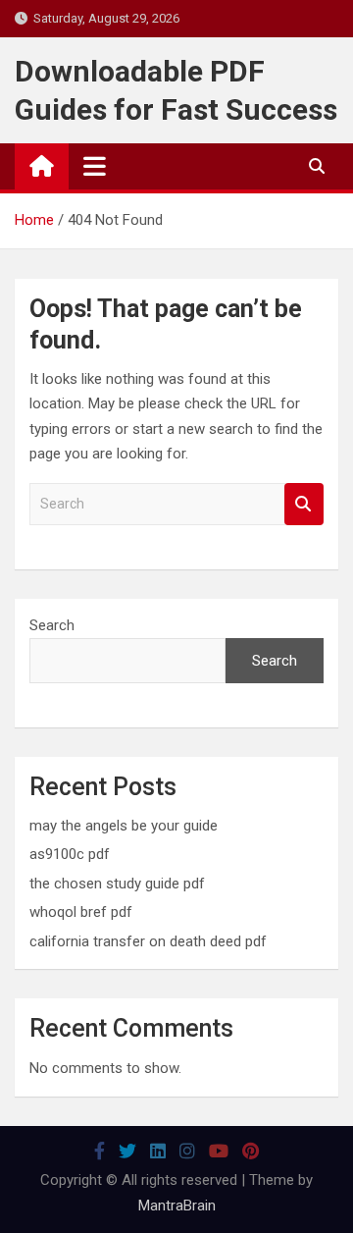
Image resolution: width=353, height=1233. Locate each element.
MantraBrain (177, 1205)
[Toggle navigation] (95, 165)
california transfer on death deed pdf (148, 941)
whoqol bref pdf (80, 912)
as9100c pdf (69, 854)
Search (304, 504)
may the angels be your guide (123, 825)
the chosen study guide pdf (117, 883)
